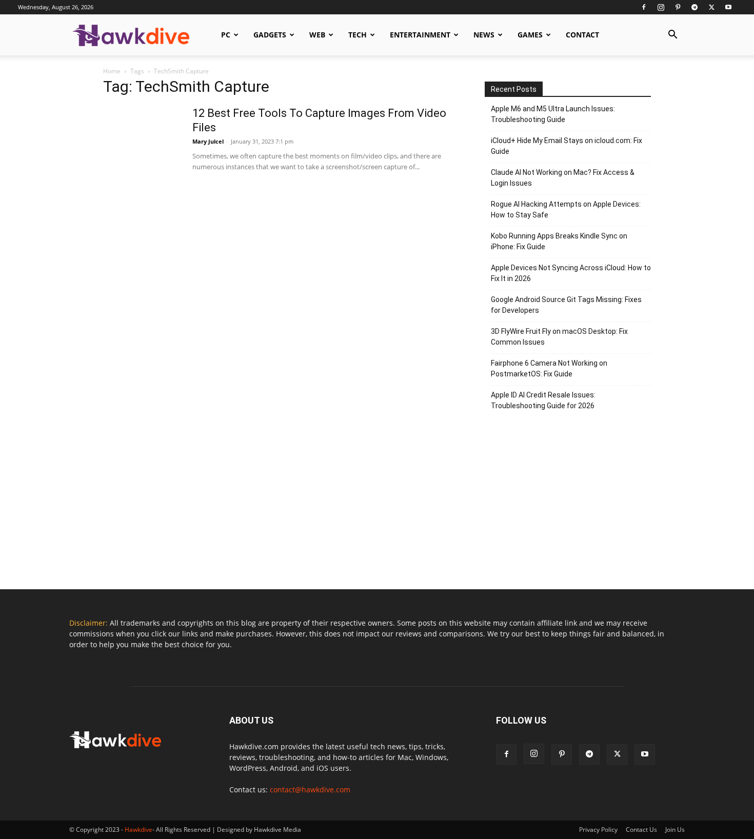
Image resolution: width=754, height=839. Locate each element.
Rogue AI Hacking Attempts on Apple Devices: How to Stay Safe (566, 209)
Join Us (675, 829)
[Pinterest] (677, 7)
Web (317, 34)
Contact (582, 34)
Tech (357, 34)
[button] (672, 36)
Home (112, 71)
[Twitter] (711, 7)
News (483, 34)
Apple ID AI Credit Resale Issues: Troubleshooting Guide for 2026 (543, 400)
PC (225, 34)
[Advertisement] (568, 505)
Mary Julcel (208, 141)
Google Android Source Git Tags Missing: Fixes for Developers (566, 304)
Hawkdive (138, 829)
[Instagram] (660, 7)
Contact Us (641, 829)
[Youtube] (728, 7)
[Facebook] (643, 7)
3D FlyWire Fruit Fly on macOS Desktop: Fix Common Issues (559, 336)
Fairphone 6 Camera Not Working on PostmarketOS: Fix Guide (549, 368)
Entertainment (420, 34)
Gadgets (269, 34)
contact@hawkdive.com (310, 789)
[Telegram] (694, 7)
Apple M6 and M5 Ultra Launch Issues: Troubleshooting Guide (553, 114)
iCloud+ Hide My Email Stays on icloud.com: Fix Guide (566, 145)
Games (530, 34)
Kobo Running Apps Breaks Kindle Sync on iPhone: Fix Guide (559, 241)
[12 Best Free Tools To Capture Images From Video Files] (141, 144)
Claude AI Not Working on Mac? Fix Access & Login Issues (562, 177)
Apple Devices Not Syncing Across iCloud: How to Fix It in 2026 (571, 273)
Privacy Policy (598, 829)
